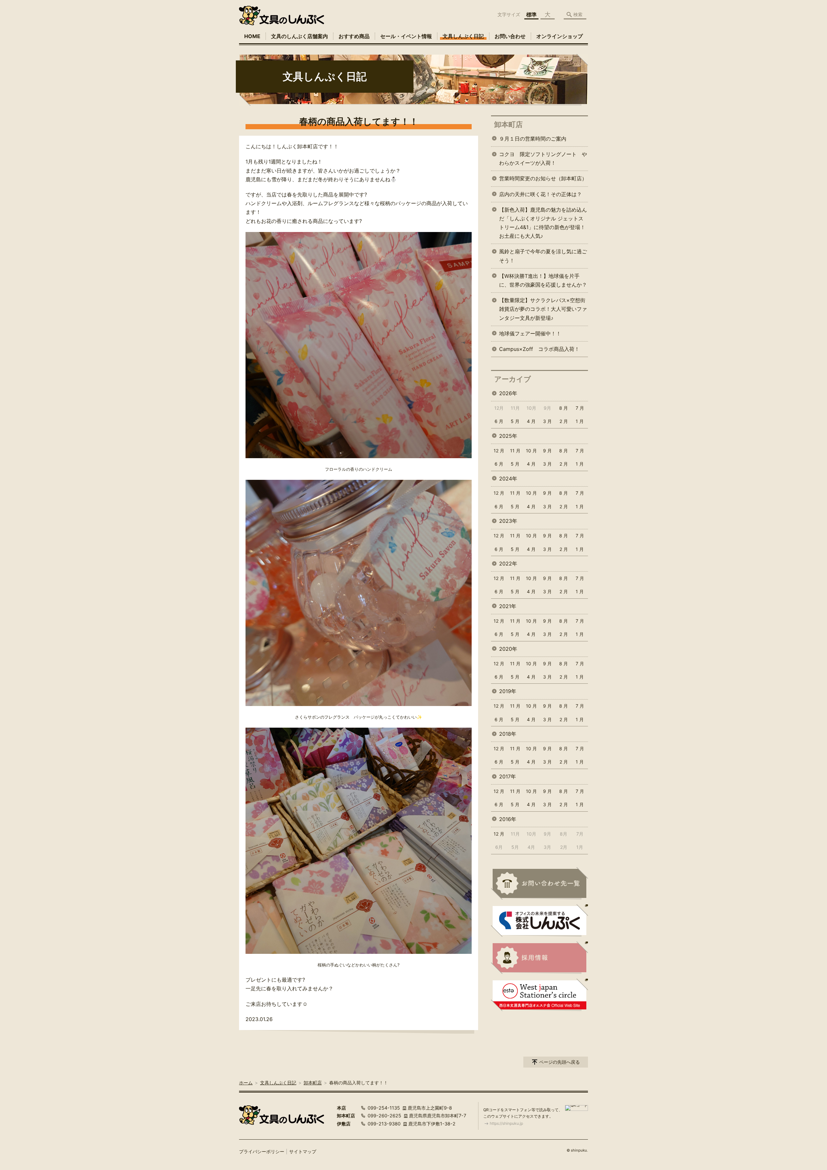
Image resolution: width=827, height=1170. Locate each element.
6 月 (499, 421)
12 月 (499, 450)
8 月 (563, 408)
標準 (531, 14)
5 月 (515, 421)
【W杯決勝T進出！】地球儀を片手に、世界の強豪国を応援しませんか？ (543, 280)
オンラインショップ (559, 36)
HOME (252, 36)
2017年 (507, 776)
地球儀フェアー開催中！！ (530, 333)
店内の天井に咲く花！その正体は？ (540, 194)
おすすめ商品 (354, 36)
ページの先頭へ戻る (559, 1062)
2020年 (508, 649)
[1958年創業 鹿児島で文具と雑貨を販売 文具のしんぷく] (281, 15)
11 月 (515, 450)
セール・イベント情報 (406, 36)
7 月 (580, 408)
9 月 (547, 450)
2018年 (507, 734)
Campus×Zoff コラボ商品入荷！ (539, 349)
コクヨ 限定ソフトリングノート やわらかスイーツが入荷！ (543, 158)
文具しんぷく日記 (463, 36)
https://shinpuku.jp (506, 1123)
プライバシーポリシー (261, 1151)
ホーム (246, 1082)
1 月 (580, 421)
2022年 (508, 563)
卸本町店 (508, 124)
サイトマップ (302, 1151)
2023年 (508, 521)
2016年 (507, 819)
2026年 (508, 393)
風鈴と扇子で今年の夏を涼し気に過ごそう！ (543, 255)
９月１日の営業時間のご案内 (532, 138)
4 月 (531, 421)
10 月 (531, 450)
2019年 (507, 691)
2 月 (564, 421)
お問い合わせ (510, 36)
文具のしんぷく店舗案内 (299, 36)
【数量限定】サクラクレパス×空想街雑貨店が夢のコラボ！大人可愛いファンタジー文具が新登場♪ (543, 309)
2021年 (507, 606)
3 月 (547, 421)
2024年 (508, 478)
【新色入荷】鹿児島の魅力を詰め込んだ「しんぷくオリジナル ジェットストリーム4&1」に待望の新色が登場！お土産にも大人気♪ (543, 222)
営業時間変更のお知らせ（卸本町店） (543, 178)
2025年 (508, 436)
